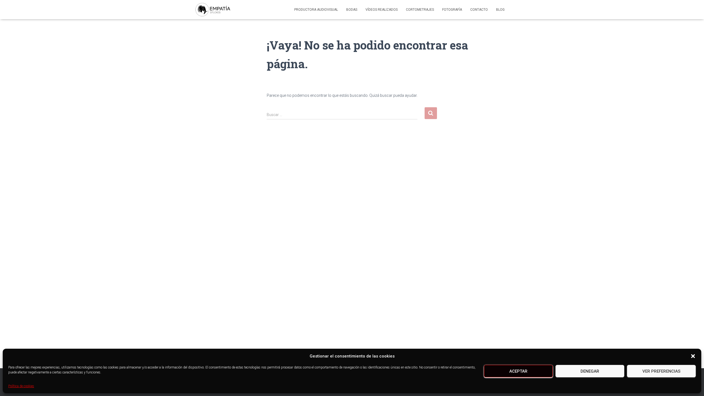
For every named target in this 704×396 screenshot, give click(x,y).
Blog (500, 10)
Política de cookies (21, 386)
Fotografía (452, 10)
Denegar (590, 371)
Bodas (351, 10)
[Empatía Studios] (213, 9)
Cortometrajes (420, 10)
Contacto (479, 10)
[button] (693, 356)
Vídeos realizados (381, 10)
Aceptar (518, 371)
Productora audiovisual (316, 10)
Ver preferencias (661, 371)
